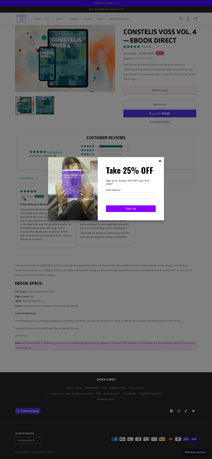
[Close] (160, 161)
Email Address (114, 190)
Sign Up (131, 208)
